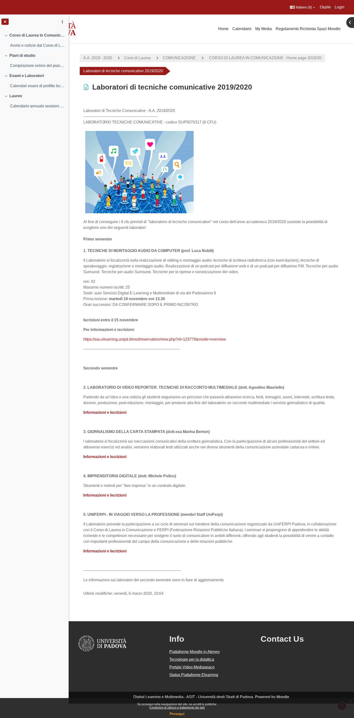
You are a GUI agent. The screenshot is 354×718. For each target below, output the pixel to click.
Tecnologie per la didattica (191, 659)
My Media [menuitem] (263, 29)
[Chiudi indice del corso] (5, 21)
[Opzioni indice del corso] (62, 21)
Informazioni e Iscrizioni (104, 457)
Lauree (15, 96)
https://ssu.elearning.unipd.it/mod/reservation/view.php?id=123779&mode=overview (154, 339)
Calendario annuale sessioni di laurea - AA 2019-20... (37, 106)
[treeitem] (34, 40)
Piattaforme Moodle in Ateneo (194, 652)
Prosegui (177, 714)
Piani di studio (22, 55)
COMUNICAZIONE (179, 58)
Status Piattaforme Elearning (193, 675)
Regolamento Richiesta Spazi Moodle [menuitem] (308, 29)
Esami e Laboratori (26, 76)
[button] (302, 7)
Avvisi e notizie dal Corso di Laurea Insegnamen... (37, 45)
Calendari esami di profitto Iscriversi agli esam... (37, 86)
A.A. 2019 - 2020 (97, 58)
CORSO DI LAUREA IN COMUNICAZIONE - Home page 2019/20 (264, 58)
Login (339, 7)
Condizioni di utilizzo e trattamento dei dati (177, 707)
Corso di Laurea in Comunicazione (37, 35)
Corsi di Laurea (137, 58)
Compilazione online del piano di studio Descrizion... (37, 66)
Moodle (282, 697)
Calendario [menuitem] (241, 29)
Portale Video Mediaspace (192, 667)
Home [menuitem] (223, 29)
